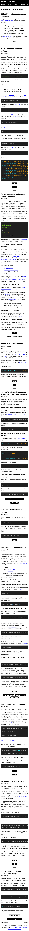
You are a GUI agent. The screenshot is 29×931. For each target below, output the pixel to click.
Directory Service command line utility (16, 414)
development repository (7, 20)
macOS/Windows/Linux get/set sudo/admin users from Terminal (14, 393)
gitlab (14, 41)
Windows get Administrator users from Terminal (13, 434)
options (16, 116)
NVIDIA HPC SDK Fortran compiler (11, 319)
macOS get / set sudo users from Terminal (14, 407)
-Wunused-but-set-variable (11, 270)
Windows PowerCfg (20, 695)
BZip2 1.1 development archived (13, 14)
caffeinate (10, 571)
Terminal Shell (14, 502)
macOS (14, 381)
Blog (9, 5)
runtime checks (12, 299)
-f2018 (11, 147)
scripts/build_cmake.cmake (8, 740)
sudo (18, 410)
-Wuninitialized (16, 256)
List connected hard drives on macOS (13, 511)
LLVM (12, 336)
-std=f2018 (11, 95)
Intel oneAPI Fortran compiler (10, 310)
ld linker (6, 356)
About (3, 5)
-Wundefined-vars (8, 268)
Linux (11, 499)
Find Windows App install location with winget (11, 872)
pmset (20, 589)
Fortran (14, 183)
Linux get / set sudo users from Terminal (13, 474)
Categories (24, 5)
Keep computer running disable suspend (13, 548)
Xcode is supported (19, 354)
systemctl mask (12, 627)
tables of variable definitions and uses (14, 279)
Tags (16, 5)
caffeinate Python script (21, 563)
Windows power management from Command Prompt (12, 638)
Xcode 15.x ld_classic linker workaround (12, 345)
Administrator (21, 438)
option (4, 127)
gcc (9, 336)
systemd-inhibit (11, 569)
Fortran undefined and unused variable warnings (13, 195)
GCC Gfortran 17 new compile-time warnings (11, 245)
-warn (20, 316)
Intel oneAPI (18, 336)
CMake (14, 187)
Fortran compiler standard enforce (11, 50)
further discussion (7, 36)
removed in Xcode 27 (13, 364)
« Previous (4, 923)
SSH (16, 864)
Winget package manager (14, 919)
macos (16, 697)
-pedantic (7, 294)
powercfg (24, 643)
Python (14, 691)
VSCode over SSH (23, 796)
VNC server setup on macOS (12, 782)
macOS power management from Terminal (14, 584)
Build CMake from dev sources (13, 704)
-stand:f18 (10, 115)
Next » (26, 923)
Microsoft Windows (19, 499)
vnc (13, 864)
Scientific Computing (8, 1)
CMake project (23, 239)
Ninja (12, 722)
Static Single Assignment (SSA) (9, 259)
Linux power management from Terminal (13, 608)
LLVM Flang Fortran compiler (10, 284)
